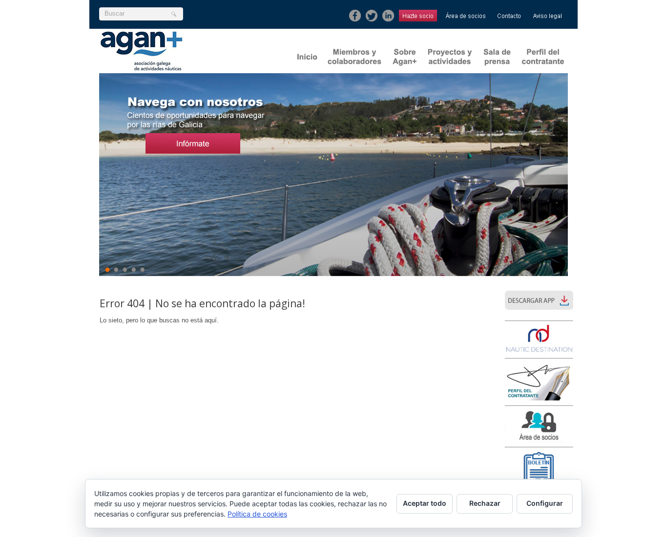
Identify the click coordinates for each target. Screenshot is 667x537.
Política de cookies (257, 514)
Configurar (544, 503)
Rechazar (484, 503)
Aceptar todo (424, 503)
